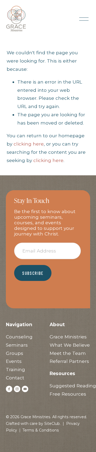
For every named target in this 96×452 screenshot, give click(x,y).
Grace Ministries (68, 336)
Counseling (19, 336)
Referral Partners (69, 361)
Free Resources (68, 394)
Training (15, 369)
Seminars (17, 345)
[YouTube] (25, 389)
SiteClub (52, 423)
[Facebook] (9, 389)
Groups (14, 353)
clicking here (29, 144)
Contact (15, 377)
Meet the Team (68, 353)
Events (14, 361)
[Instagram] (17, 389)
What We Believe (70, 345)
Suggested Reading (73, 385)
